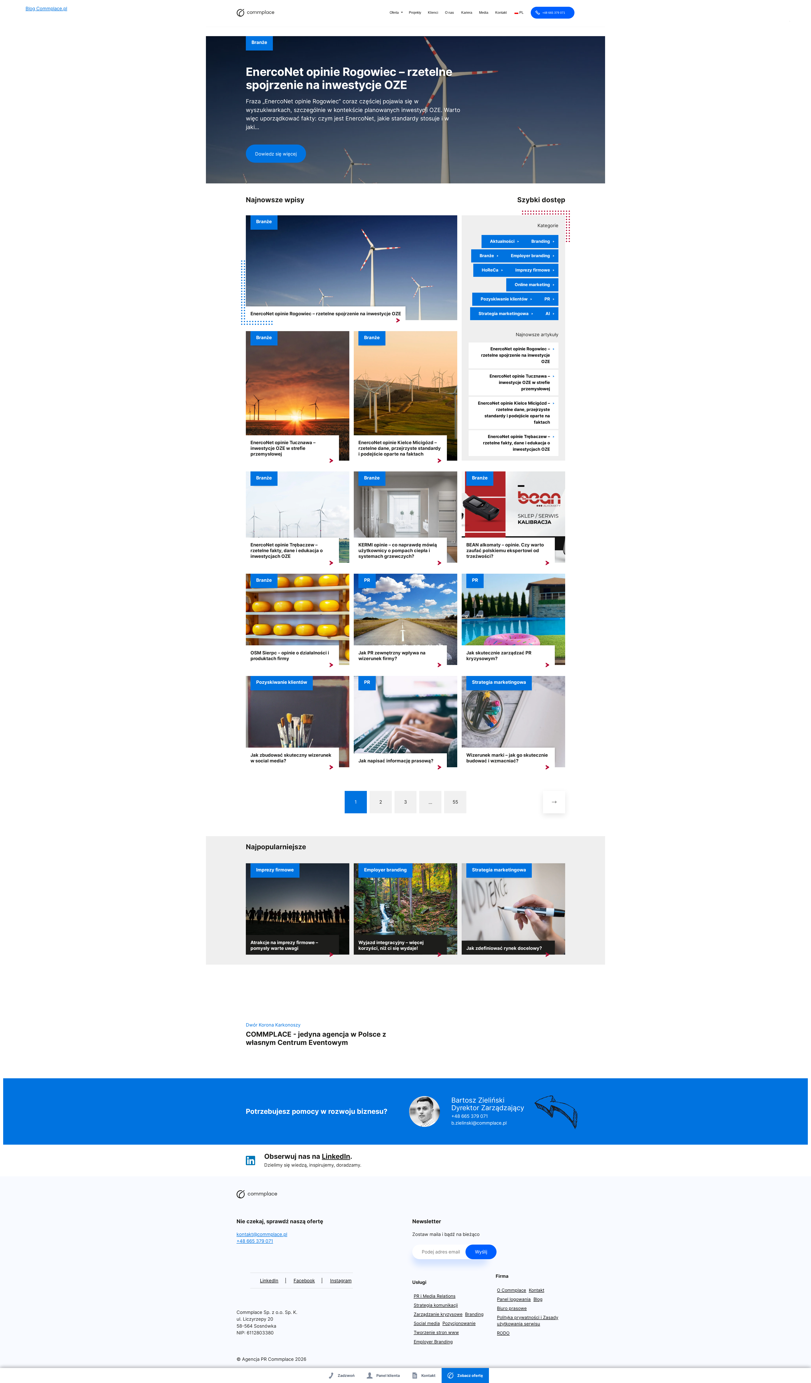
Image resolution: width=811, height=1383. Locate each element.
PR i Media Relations (435, 1296)
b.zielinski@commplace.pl (479, 1123)
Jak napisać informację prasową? (395, 760)
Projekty (415, 12)
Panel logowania (514, 1299)
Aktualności (502, 241)
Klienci (433, 12)
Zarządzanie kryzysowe (438, 1314)
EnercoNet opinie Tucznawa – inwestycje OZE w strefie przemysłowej (283, 448)
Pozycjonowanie (459, 1323)
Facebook (304, 1280)
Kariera (466, 12)
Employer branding (530, 255)
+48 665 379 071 (553, 12)
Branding (540, 241)
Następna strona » (554, 802)
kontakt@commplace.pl (262, 1234)
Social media (427, 1323)
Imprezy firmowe (532, 270)
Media (483, 12)
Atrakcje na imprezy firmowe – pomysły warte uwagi (284, 945)
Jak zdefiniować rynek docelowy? (504, 948)
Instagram (341, 1280)
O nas (449, 12)
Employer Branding (433, 1341)
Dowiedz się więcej (276, 154)
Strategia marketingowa (504, 313)
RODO (503, 1333)
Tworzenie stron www (436, 1332)
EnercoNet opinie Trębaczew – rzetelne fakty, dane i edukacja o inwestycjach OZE (516, 443)
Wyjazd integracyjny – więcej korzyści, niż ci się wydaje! (391, 945)
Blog (538, 1299)
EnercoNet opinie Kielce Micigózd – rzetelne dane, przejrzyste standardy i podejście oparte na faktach (399, 448)
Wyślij (481, 1252)
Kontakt (501, 12)
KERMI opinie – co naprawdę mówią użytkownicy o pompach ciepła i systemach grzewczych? (397, 550)
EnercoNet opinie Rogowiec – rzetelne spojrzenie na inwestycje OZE (349, 78)
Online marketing (532, 284)
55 (455, 802)
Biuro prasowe (512, 1308)
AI (548, 313)
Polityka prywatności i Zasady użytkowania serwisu (527, 1321)
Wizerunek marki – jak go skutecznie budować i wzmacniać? (507, 757)
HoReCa (490, 270)
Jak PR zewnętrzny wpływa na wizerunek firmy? (392, 655)
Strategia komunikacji (436, 1305)
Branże (259, 42)
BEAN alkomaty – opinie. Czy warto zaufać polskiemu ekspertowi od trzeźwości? (505, 550)
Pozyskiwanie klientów (504, 299)
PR (547, 299)
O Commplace (511, 1290)
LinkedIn (336, 1156)
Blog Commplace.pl (256, 12)
